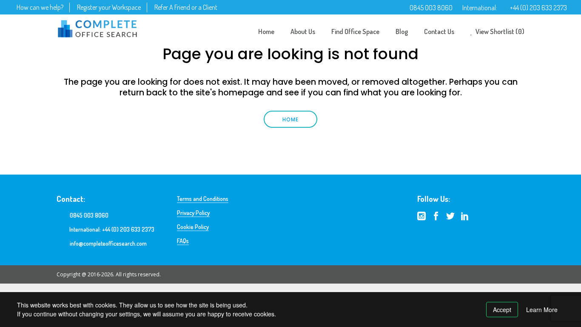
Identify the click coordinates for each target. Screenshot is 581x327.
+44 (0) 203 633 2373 (538, 7)
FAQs (183, 240)
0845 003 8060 (431, 7)
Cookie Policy (193, 226)
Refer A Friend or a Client (185, 7)
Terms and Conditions (202, 198)
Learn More (542, 309)
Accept (502, 309)
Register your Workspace (109, 7)
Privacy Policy (193, 212)
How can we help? (40, 7)
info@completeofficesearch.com (108, 243)
